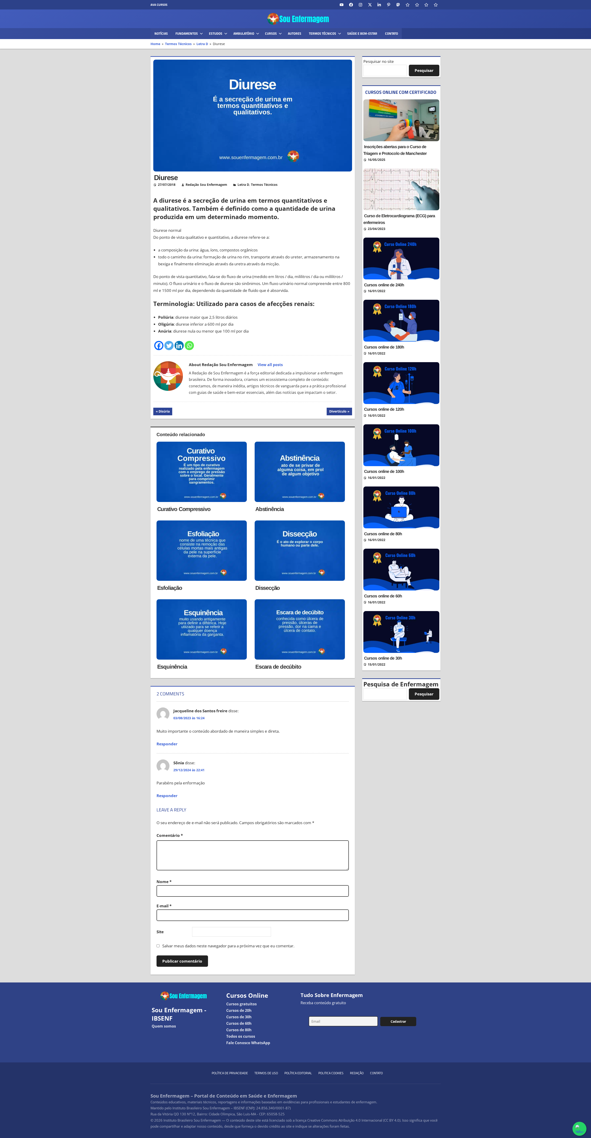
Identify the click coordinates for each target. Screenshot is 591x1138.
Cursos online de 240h (384, 285)
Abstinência (269, 509)
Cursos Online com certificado (400, 92)
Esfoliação (169, 588)
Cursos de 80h (239, 1029)
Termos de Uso (266, 1073)
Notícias (161, 33)
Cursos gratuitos (241, 1003)
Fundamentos (186, 33)
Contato (391, 33)
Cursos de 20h (239, 1010)
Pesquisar (424, 70)
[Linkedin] (179, 345)
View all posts (270, 364)
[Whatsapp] (189, 345)
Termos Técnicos (322, 33)
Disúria (165, 412)
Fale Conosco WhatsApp (248, 1042)
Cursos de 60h (239, 1023)
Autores (294, 33)
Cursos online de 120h (384, 409)
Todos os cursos (240, 1036)
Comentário (170, 835)
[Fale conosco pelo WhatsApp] (579, 1129)
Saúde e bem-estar (362, 33)
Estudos (215, 33)
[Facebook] (158, 345)
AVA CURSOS (159, 4)
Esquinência (172, 667)
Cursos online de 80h (383, 534)
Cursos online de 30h (383, 658)
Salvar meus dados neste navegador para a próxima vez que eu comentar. (228, 945)
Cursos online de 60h (383, 596)
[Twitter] (169, 345)
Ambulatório (243, 33)
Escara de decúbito (278, 667)
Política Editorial (298, 1073)
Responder (167, 743)
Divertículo (338, 412)
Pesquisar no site (378, 61)
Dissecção (267, 588)
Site (160, 931)
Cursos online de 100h (384, 471)
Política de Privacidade (230, 1073)
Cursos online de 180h (384, 347)
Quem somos (164, 1026)
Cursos (271, 33)
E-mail (164, 906)
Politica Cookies (331, 1073)
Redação (357, 1073)
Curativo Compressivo (184, 509)
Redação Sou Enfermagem (206, 184)
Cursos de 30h (239, 1016)
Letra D (243, 184)
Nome (164, 881)
